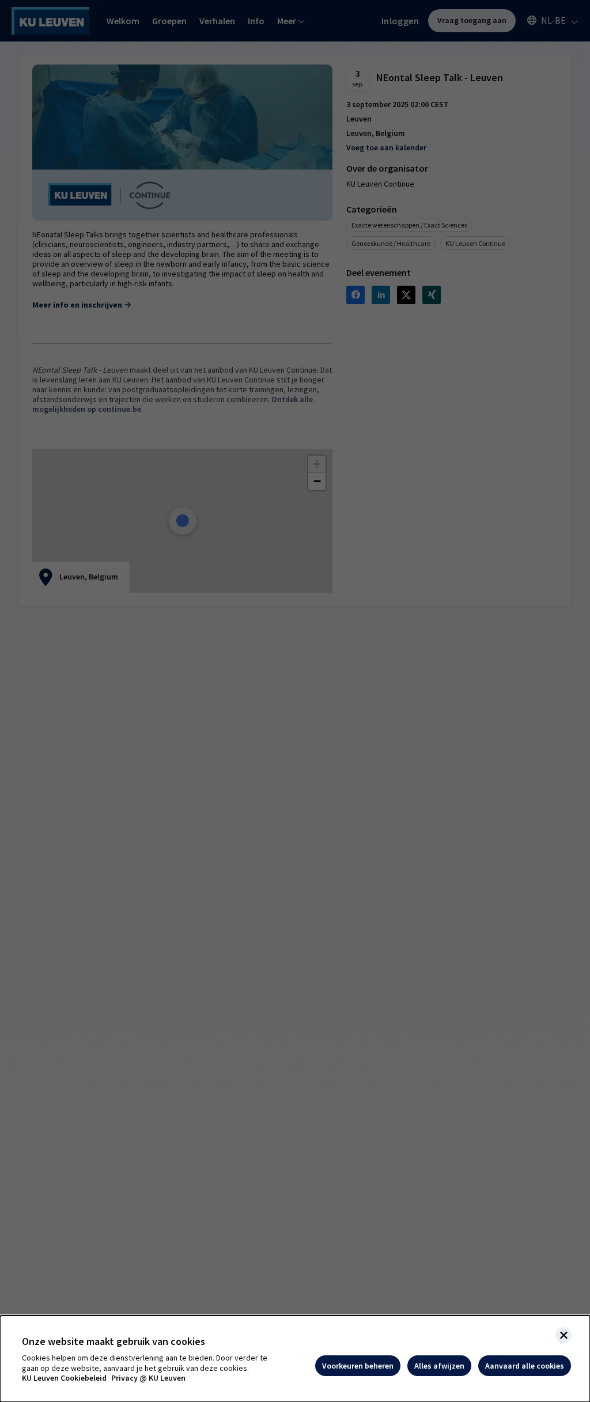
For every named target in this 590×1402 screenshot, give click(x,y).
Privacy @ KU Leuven (148, 1378)
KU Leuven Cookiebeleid (64, 1378)
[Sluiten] (563, 1335)
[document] (295, 1359)
